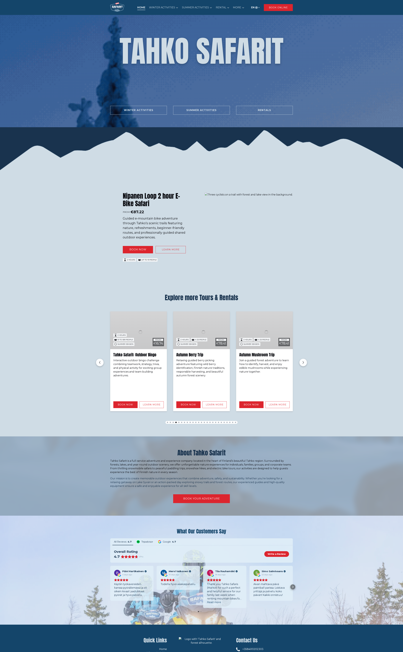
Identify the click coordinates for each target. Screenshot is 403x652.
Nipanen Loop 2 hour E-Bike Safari (151, 199)
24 (232, 422)
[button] (110, 586)
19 (218, 422)
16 (210, 422)
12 (198, 422)
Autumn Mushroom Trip (194, 355)
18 (215, 422)
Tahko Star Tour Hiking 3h (258, 355)
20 (221, 422)
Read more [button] (214, 602)
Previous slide (100, 362)
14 (204, 422)
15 (207, 422)
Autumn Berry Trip (126, 355)
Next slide (303, 362)
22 (227, 422)
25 (235, 422)
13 (201, 422)
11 (195, 422)
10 (193, 422)
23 (229, 422)
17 (212, 422)
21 (224, 422)
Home (141, 7)
